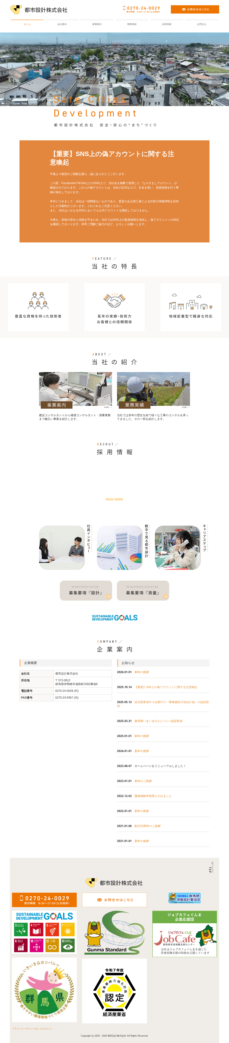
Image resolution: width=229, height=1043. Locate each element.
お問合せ (201, 24)
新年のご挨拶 (143, 781)
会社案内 (62, 24)
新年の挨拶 (142, 672)
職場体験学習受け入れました (153, 796)
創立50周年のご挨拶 (148, 826)
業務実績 (132, 24)
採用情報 (166, 24)
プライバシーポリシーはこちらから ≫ (32, 1028)
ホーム (27, 24)
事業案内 (97, 24)
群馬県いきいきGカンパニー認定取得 (158, 721)
